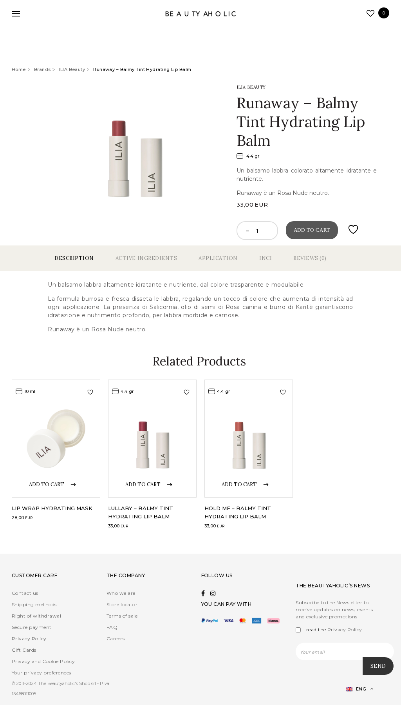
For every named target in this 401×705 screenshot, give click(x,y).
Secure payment (32, 627)
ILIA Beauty (72, 69)
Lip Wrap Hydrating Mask (52, 508)
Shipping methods (34, 604)
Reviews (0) (310, 258)
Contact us (25, 593)
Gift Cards (24, 650)
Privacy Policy (29, 638)
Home (19, 69)
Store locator (122, 604)
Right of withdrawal (36, 616)
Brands (42, 69)
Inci (265, 258)
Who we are (121, 593)
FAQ (112, 627)
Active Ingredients (146, 258)
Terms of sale (122, 616)
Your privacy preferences (41, 673)
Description (74, 258)
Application (218, 258)
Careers (116, 638)
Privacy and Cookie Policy (43, 661)
